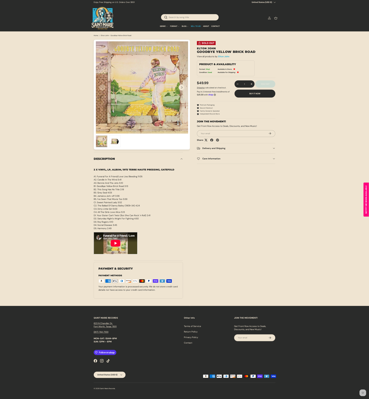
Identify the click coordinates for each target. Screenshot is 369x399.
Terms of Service (192, 326)
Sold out (265, 84)
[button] (276, 18)
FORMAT (173, 26)
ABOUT (206, 26)
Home (96, 35)
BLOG (184, 26)
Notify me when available (366, 199)
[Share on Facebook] (212, 140)
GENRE (163, 26)
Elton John (223, 56)
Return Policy (190, 331)
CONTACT (215, 26)
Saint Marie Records (107, 388)
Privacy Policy (191, 337)
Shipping (201, 87)
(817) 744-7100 (101, 332)
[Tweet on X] (206, 140)
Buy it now (254, 93)
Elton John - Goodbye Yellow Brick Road (116, 35)
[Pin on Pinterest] (217, 140)
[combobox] (190, 17)
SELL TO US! (196, 26)
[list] (142, 87)
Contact (188, 342)
